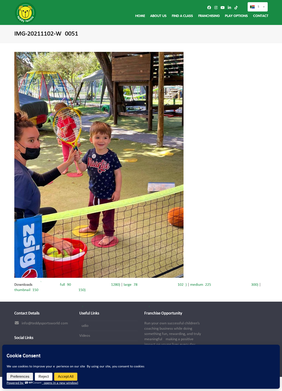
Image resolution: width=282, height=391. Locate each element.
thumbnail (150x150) (49, 290)
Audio (84, 326)
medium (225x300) (224, 285)
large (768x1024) (155, 285)
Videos (84, 336)
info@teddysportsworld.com (45, 323)
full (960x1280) (90, 285)
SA (259, 6)
